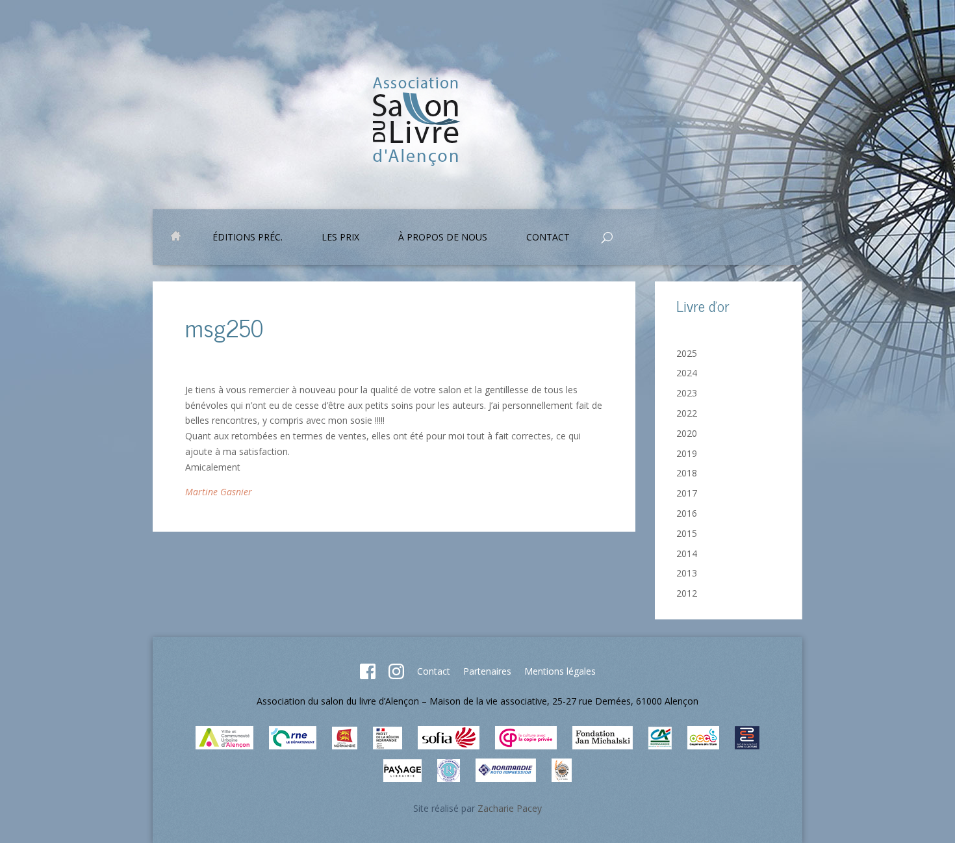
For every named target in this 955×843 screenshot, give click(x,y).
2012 (686, 593)
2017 (686, 493)
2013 (686, 573)
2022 (686, 413)
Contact (433, 671)
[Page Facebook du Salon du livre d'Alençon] (368, 675)
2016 (686, 513)
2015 (686, 533)
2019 (686, 453)
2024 (686, 373)
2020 (686, 433)
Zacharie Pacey (510, 808)
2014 (686, 553)
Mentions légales (560, 671)
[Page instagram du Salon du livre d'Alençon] (396, 675)
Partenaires (487, 671)
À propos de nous (442, 238)
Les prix (340, 238)
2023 (686, 393)
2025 (686, 353)
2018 (686, 473)
